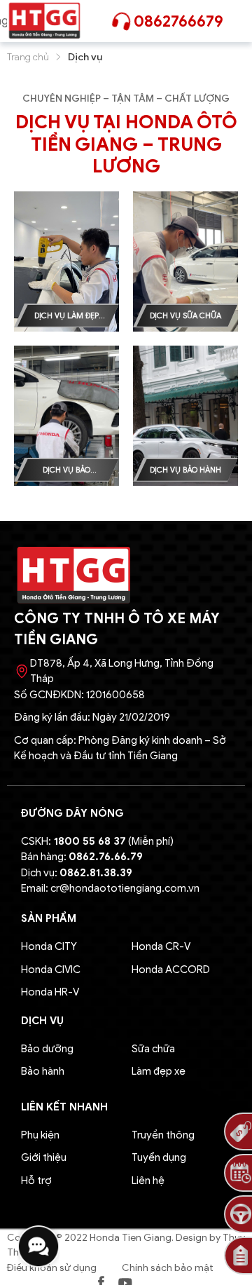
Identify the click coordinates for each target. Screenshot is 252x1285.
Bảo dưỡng (47, 1048)
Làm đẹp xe (159, 1071)
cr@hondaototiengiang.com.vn (125, 888)
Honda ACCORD (171, 969)
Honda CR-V (161, 946)
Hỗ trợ (36, 1180)
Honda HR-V (50, 992)
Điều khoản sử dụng (52, 1268)
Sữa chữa (153, 1048)
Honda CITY (49, 946)
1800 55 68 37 (90, 841)
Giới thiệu (43, 1157)
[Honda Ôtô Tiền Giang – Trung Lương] (44, 20)
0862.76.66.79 (106, 856)
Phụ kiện (40, 1135)
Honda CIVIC (50, 969)
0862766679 (178, 21)
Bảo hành (42, 1071)
